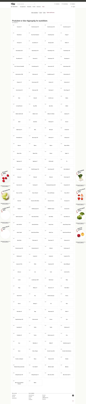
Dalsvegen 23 (66, 137)
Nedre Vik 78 (19, 295)
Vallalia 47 (51, 343)
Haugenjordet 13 (67, 184)
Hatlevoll (35, 98)
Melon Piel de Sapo (5, 227)
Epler (44, 12)
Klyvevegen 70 (51, 240)
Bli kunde (43, 395)
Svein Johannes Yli (19, 90)
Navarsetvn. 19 (51, 287)
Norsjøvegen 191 (51, 58)
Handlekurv (14, 395)
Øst (13, 32)
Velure (19, 350)
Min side (13, 396)
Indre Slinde (51, 216)
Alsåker (66, 105)
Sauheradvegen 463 (66, 66)
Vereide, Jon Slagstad (19, 358)
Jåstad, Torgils (19, 232)
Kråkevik (50, 248)
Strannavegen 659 (35, 82)
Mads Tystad (51, 279)
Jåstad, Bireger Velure (67, 224)
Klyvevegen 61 (35, 240)
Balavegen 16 (51, 121)
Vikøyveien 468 (51, 358)
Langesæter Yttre (19, 264)
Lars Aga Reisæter (19, 105)
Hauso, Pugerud (35, 192)
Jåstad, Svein (51, 224)
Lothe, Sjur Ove (67, 271)
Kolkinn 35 (67, 42)
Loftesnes (19, 271)
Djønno (35, 145)
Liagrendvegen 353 (35, 50)
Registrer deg (2, 185)
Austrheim (35, 121)
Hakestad (35, 177)
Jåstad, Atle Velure (35, 224)
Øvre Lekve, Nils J (51, 374)
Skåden (66, 98)
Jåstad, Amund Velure (35, 232)
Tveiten (35, 335)
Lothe (51, 271)
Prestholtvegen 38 (35, 66)
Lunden (19, 279)
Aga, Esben (51, 105)
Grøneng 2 (19, 177)
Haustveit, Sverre (51, 200)
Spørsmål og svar (31, 395)
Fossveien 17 (19, 26)
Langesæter (35, 256)
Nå (50, 303)
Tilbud (43, 6)
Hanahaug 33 (35, 184)
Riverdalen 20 (19, 311)
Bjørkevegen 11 (19, 129)
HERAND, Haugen (51, 208)
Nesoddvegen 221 (67, 50)
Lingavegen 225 (51, 264)
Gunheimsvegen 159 (35, 26)
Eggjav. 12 (67, 153)
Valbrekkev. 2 (35, 343)
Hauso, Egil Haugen (51, 192)
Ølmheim (66, 366)
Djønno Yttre (19, 153)
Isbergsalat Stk (6, 190)
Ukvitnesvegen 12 (51, 335)
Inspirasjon (30, 396)
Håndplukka (29, 6)
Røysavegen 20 (51, 311)
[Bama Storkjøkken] (13, 4)
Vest (29, 96)
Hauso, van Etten (19, 192)
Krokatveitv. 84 (66, 240)
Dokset (51, 153)
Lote (35, 271)
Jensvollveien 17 (35, 42)
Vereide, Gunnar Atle (51, 350)
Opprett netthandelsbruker (45, 397)
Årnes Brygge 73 (67, 90)
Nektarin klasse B (79, 229)
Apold (19, 121)
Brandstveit (67, 129)
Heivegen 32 (19, 42)
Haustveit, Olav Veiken (35, 200)
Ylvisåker (66, 358)
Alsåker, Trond (35, 113)
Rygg (35, 311)
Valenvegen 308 (35, 90)
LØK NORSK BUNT (80, 171)
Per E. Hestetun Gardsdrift (19, 66)
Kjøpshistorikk (14, 397)
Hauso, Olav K (66, 192)
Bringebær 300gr (5, 172)
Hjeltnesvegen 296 (19, 216)
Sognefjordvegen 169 (19, 319)
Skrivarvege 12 (35, 74)
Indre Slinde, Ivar (67, 216)
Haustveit (19, 200)
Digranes (19, 145)
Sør (13, 96)
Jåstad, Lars (51, 232)
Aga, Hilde (35, 105)
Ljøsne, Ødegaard (67, 264)
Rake (67, 303)
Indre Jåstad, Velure (35, 216)
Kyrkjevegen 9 (19, 256)
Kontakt (34, 6)
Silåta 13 (66, 311)
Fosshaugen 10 (19, 169)
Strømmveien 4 (67, 82)
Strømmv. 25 (51, 82)
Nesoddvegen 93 (19, 58)
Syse (67, 319)
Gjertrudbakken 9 (67, 169)
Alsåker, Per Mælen (50, 113)
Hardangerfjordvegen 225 (51, 184)
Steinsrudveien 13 (67, 74)
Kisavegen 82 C (51, 42)
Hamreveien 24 (19, 184)
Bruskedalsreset (19, 137)
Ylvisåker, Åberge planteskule (19, 366)
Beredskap (44, 398)
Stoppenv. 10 (19, 82)
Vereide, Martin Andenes (66, 350)
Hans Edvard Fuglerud (35, 34)
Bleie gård (51, 129)
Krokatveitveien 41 (35, 248)
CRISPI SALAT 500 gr (81, 209)
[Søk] (34, 3)
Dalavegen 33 (51, 137)
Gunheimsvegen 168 (51, 26)
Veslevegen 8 (51, 90)
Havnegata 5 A (66, 200)
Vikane (35, 358)
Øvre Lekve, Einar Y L (66, 374)
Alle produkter (34, 12)
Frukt (40, 12)
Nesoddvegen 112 (51, 50)
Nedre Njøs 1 (66, 287)
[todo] (72, 401)
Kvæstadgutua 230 (19, 50)
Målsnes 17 (35, 287)
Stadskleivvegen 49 (51, 74)
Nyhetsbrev (39, 6)
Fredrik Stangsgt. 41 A (35, 169)
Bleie (19, 98)
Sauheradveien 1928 (19, 74)
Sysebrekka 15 (19, 327)
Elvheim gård (51, 161)
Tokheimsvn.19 (66, 327)
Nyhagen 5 (35, 303)
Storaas (51, 319)
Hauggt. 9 (66, 34)
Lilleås (35, 264)
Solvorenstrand (35, 319)
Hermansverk (66, 208)
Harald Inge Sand (51, 34)
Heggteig (19, 208)
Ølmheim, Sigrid (51, 366)
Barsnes (66, 121)
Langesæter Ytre (67, 256)
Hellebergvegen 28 (35, 208)
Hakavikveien (19, 34)
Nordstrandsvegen (51, 295)
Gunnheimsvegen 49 (66, 26)
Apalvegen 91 (66, 113)
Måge (67, 279)
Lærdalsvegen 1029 (35, 279)
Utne (67, 335)
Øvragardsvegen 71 (35, 374)
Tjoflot (35, 327)
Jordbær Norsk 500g (6, 208)
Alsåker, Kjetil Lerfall (19, 113)
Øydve (35, 382)
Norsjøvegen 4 (66, 58)
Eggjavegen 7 (35, 161)
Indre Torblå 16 (19, 224)
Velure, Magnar (35, 350)
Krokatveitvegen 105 (19, 248)
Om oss (30, 397)
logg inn (7, 185)
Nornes (66, 295)
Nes (35, 295)
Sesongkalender (23, 6)
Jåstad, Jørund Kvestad (67, 232)
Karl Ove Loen (50, 98)
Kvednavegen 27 (67, 248)
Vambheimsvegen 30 (66, 343)
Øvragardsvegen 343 (19, 374)
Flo (66, 161)
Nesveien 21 (35, 58)
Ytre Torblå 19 (35, 366)
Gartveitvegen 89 (51, 169)
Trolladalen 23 (19, 335)
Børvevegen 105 (35, 137)
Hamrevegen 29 (67, 177)
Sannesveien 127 (51, 66)
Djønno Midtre (66, 145)
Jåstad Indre (19, 240)
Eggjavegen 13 (19, 161)
